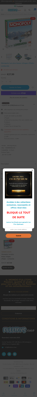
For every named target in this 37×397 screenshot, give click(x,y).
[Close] (32, 170)
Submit (18, 236)
